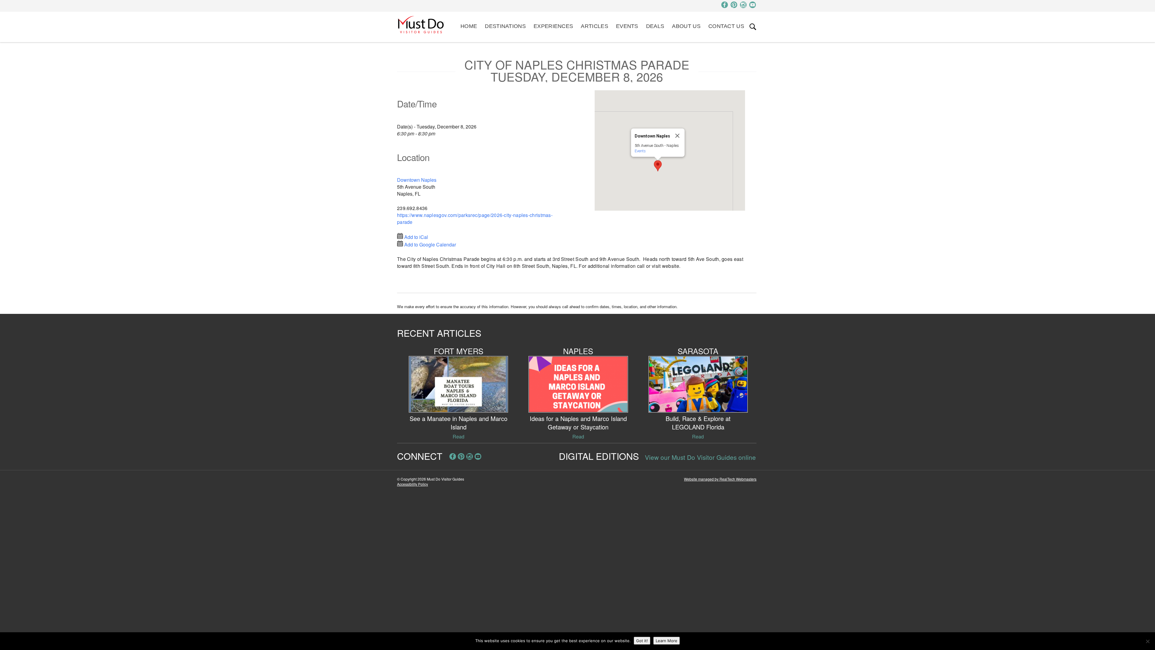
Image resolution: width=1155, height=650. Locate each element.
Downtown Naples (416, 179)
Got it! (642, 640)
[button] (658, 166)
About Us (686, 26)
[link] (752, 26)
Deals (655, 26)
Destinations (505, 26)
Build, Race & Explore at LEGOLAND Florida (698, 422)
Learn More (666, 640)
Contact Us (726, 26)
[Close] (677, 135)
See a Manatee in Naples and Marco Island (458, 422)
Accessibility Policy (412, 484)
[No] (1147, 641)
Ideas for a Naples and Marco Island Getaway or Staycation (578, 422)
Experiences (553, 26)
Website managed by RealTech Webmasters (720, 478)
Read (458, 436)
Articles (594, 26)
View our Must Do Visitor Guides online (700, 457)
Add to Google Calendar (430, 244)
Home (468, 26)
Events (627, 26)
